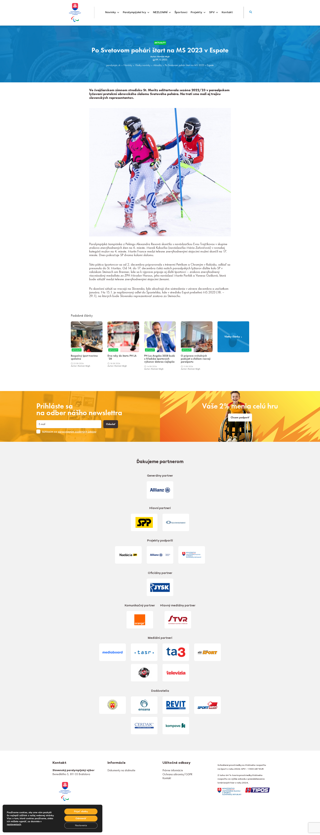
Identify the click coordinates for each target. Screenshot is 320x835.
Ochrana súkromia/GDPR (177, 774)
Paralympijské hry (134, 12)
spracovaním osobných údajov (77, 432)
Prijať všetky (81, 811)
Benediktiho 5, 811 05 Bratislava (71, 774)
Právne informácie (172, 770)
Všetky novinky (142, 65)
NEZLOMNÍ (160, 12)
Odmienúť (81, 818)
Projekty (196, 12)
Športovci (180, 12)
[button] (251, 12)
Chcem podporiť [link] (240, 417)
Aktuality (157, 65)
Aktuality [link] (160, 42)
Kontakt (227, 12)
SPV (212, 12)
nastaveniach (14, 824)
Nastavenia (81, 825)
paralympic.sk (113, 65)
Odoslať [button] (110, 424)
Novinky (110, 12)
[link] (65, 791)
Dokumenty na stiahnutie (121, 770)
